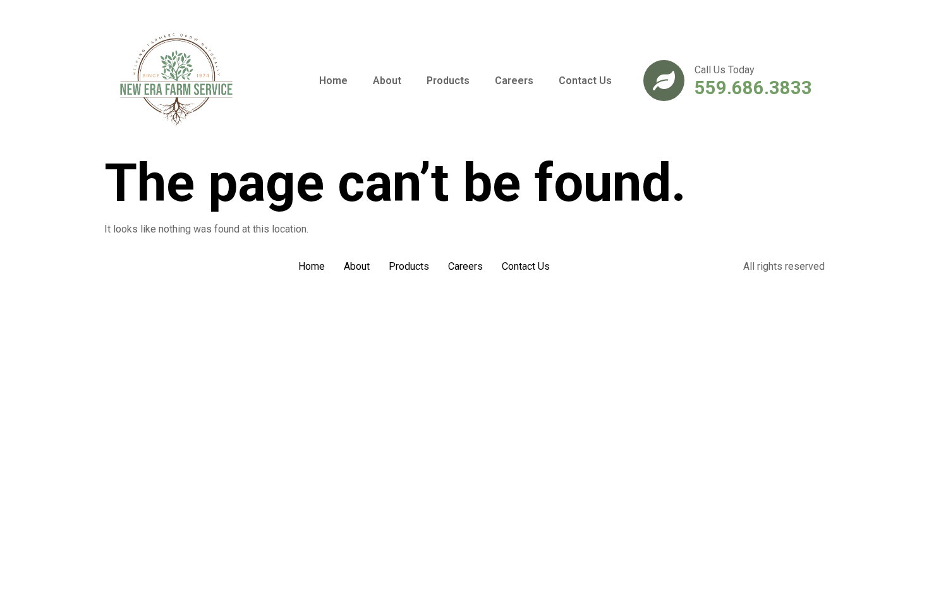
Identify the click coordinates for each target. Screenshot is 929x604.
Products (448, 81)
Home (333, 81)
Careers (514, 81)
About (387, 81)
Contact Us (585, 81)
